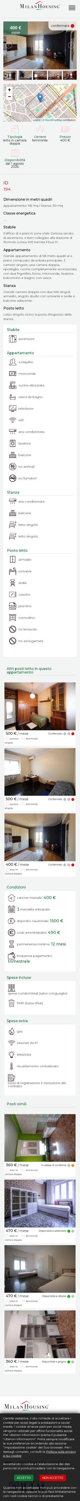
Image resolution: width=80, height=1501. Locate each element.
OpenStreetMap (53, 120)
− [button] (9, 96)
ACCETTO (24, 1478)
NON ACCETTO (52, 1478)
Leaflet (36, 120)
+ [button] (9, 90)
